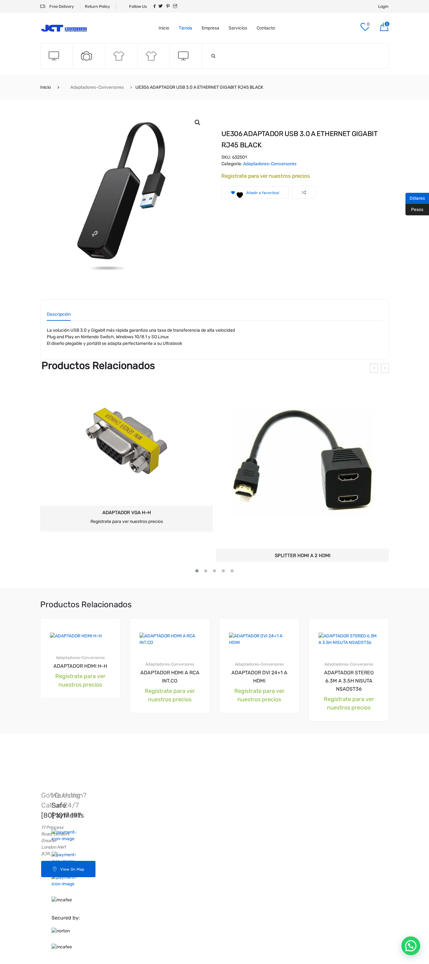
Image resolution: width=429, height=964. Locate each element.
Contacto (266, 28)
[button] (197, 122)
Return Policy (97, 6)
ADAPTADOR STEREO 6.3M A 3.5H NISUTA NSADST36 (349, 693)
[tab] (59, 316)
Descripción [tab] (59, 314)
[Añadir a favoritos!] (104, 637)
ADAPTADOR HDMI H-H (80, 679)
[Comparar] (304, 192)
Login (383, 6)
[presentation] (374, 368)
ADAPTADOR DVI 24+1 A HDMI (259, 689)
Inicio (164, 28)
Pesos (414, 209)
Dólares (415, 198)
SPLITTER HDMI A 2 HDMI (302, 555)
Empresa (210, 28)
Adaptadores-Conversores (97, 87)
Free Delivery (61, 6)
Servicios (238, 28)
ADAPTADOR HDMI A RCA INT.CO (169, 689)
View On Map (72, 882)
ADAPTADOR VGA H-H (126, 512)
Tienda (185, 28)
